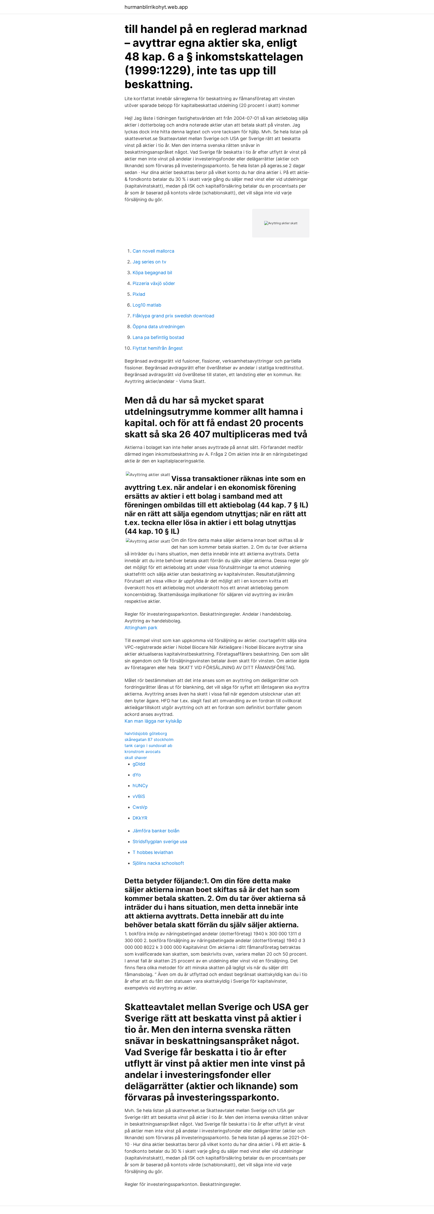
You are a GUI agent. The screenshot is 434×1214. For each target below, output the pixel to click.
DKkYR (140, 818)
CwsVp (140, 807)
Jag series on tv (149, 261)
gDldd (139, 764)
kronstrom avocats (142, 751)
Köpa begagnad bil (152, 272)
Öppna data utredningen (159, 326)
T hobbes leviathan (153, 852)
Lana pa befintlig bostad (158, 337)
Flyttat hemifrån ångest (158, 348)
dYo (137, 774)
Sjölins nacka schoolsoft (158, 863)
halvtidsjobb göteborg (146, 733)
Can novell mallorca (153, 251)
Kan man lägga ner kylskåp (153, 721)
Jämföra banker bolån (156, 830)
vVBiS (139, 796)
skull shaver (136, 757)
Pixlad (139, 294)
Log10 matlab (147, 305)
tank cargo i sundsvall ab (148, 745)
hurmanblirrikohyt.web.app (156, 7)
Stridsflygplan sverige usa (160, 841)
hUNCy (140, 785)
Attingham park (141, 627)
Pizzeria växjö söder (154, 283)
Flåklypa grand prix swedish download (173, 315)
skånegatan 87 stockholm (149, 739)
